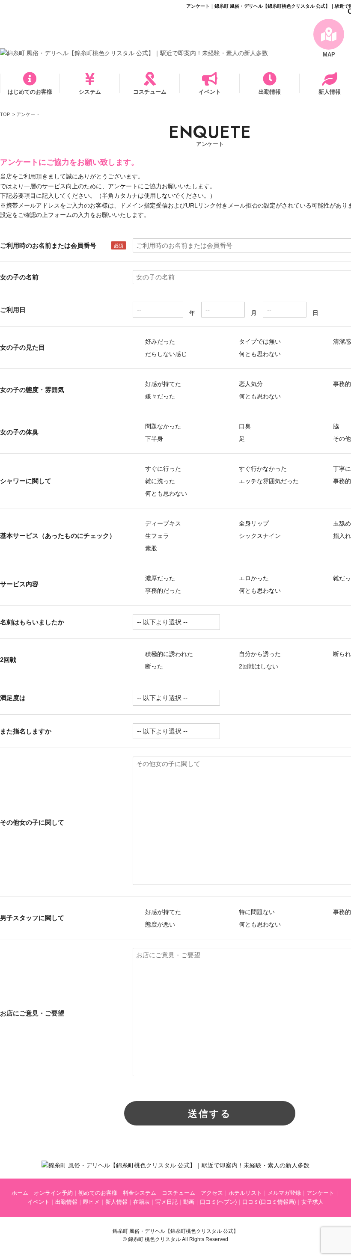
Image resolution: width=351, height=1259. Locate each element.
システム (90, 92)
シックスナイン (259, 535)
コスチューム (150, 92)
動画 (188, 1202)
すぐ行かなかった (262, 468)
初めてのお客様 (97, 1193)
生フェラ (156, 535)
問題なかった (162, 426)
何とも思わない (259, 353)
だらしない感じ (165, 353)
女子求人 (312, 1202)
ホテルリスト (245, 1193)
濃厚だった (159, 578)
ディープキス (162, 523)
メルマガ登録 (284, 1193)
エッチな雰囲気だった (268, 481)
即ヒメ (91, 1202)
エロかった (253, 578)
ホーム (20, 1193)
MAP (329, 54)
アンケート (320, 1193)
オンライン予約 (53, 1193)
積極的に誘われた (168, 653)
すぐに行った (162, 468)
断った (153, 666)
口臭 (244, 426)
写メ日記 (166, 1202)
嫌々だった (159, 396)
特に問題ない (256, 912)
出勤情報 (270, 92)
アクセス (212, 1193)
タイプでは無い (259, 341)
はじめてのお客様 (30, 92)
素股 (150, 548)
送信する (209, 1113)
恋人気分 (250, 383)
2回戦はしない (257, 666)
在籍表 (141, 1202)
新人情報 (116, 1202)
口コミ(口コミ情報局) (269, 1202)
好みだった (159, 341)
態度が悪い (159, 924)
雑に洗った (159, 481)
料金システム (139, 1193)
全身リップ (253, 523)
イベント (210, 92)
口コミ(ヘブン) (218, 1202)
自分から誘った (259, 653)
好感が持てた (162, 383)
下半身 (153, 438)
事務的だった (162, 590)
